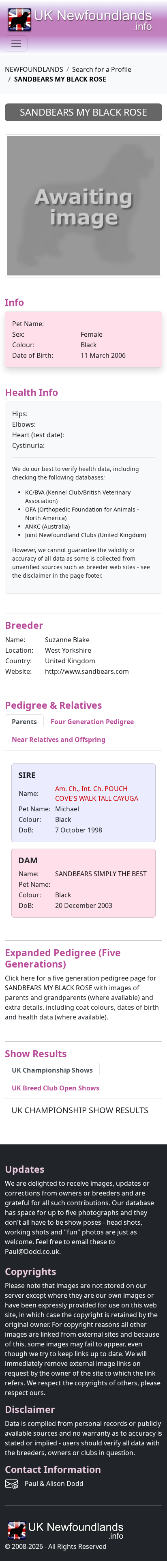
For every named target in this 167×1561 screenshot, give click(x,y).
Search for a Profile (101, 69)
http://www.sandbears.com (87, 671)
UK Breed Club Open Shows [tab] (55, 1088)
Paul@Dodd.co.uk (32, 1251)
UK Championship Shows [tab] (52, 1070)
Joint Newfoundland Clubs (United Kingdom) (85, 535)
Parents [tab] (24, 721)
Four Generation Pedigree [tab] (92, 721)
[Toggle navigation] (16, 43)
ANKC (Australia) (47, 526)
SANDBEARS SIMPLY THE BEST (101, 873)
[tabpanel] (83, 842)
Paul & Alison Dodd (54, 1483)
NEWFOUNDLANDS (34, 69)
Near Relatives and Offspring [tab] (58, 739)
